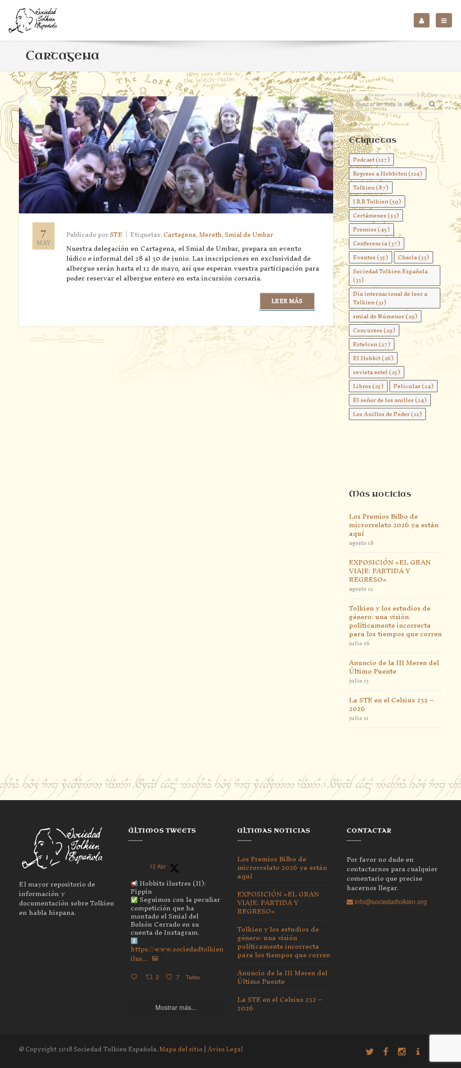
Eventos (370, 257)
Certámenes (376, 215)
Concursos (374, 330)
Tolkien (371, 187)
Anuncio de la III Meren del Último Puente (394, 667)
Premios (371, 229)
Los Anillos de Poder (387, 414)
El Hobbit (373, 358)
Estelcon (371, 344)
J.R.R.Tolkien (377, 201)
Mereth (210, 235)
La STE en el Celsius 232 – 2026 (391, 704)
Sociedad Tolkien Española (390, 275)
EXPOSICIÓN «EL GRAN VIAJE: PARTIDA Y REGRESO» (390, 571)
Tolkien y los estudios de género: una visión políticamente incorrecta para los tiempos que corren (395, 621)
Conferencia (376, 243)
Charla (413, 257)
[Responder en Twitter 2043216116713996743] (136, 977)
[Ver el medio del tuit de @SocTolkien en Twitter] (155, 958)
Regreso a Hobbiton (387, 173)
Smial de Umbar (249, 235)
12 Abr (157, 866)
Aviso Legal (225, 1049)
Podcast (371, 160)
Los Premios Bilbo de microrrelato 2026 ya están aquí (393, 525)
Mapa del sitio (181, 1049)
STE (116, 235)
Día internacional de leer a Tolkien (390, 298)
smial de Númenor (385, 316)
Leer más (287, 301)
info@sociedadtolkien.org (390, 901)
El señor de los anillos (390, 400)
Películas (413, 386)
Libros (368, 386)
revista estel (376, 372)
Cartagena (179, 235)
